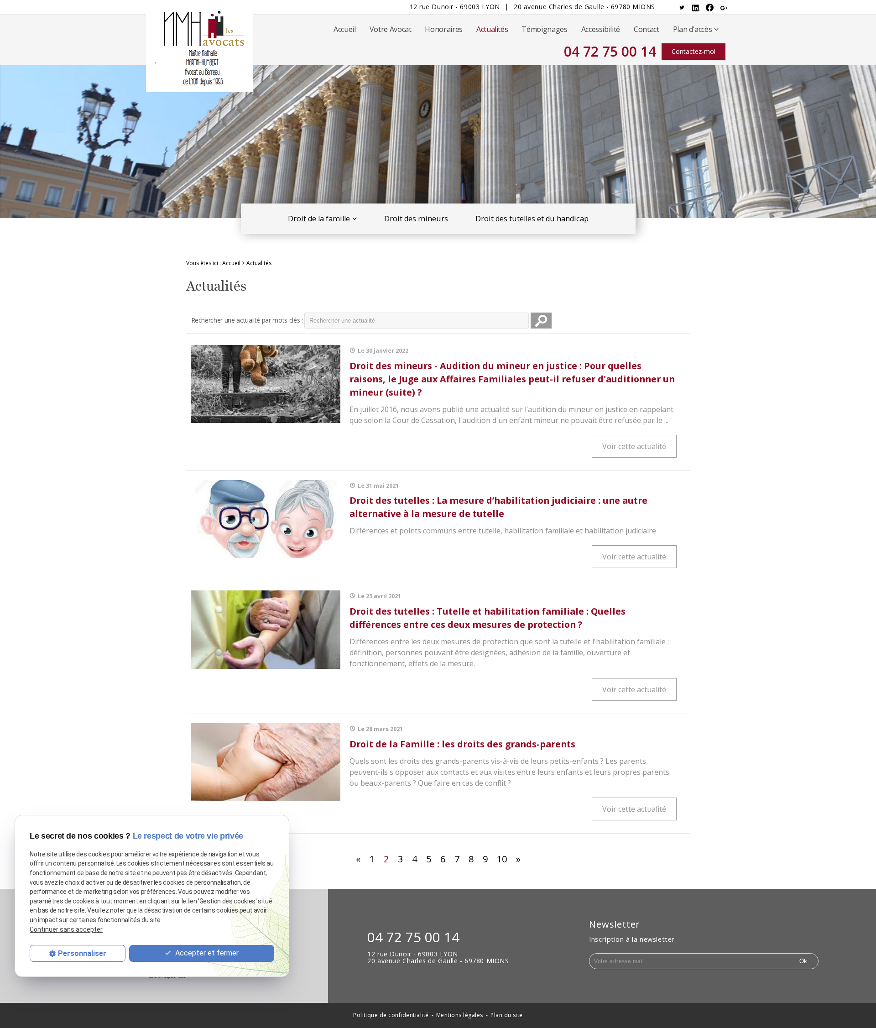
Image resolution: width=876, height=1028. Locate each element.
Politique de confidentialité (390, 1015)
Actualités (492, 29)
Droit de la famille (319, 219)
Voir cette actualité (634, 446)
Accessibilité (600, 29)
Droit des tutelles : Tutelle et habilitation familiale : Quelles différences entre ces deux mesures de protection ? (487, 618)
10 (502, 859)
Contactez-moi (693, 51)
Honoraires (443, 29)
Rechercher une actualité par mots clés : (247, 320)
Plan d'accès (692, 29)
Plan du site (506, 1015)
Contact (646, 29)
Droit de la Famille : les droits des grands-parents (462, 744)
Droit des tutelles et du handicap (532, 219)
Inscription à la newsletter (632, 939)
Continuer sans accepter (66, 929)
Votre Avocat (391, 29)
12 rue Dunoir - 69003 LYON (455, 7)
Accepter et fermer (206, 952)
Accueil (345, 29)
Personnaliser (82, 953)
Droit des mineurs (416, 219)
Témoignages (544, 29)
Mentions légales (459, 1015)
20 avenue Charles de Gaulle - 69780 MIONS (584, 7)
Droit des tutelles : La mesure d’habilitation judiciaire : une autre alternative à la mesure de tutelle (498, 507)
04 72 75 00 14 (610, 51)
